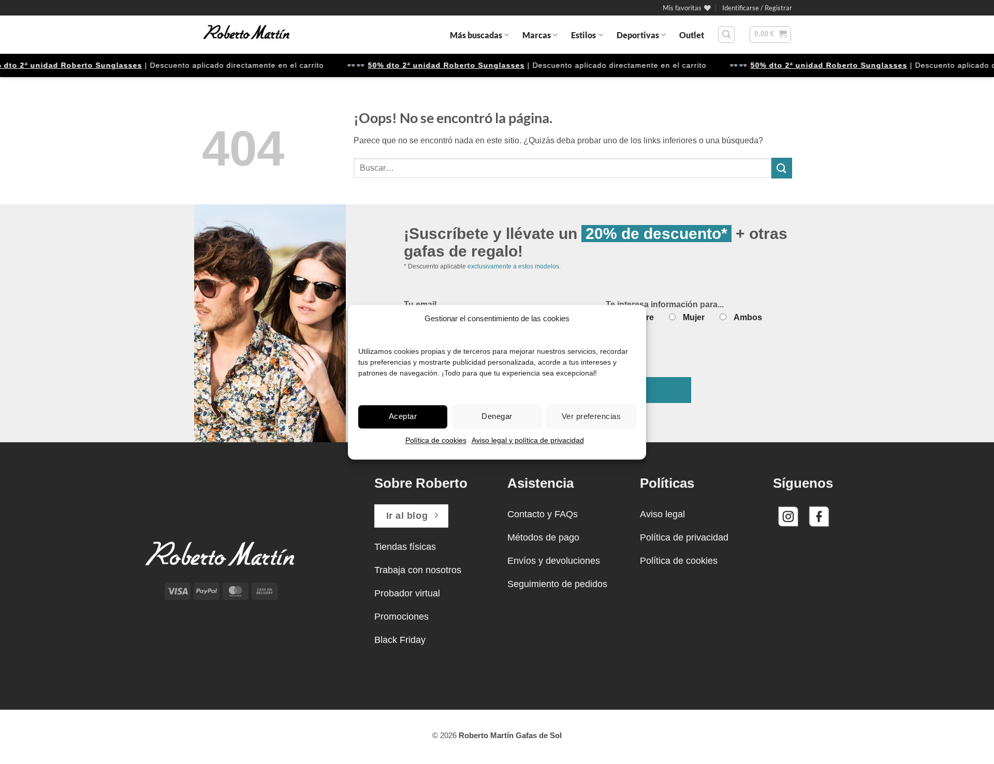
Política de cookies (435, 440)
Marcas (536, 35)
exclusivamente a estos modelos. (514, 266)
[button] (757, 8)
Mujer (694, 317)
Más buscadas (476, 35)
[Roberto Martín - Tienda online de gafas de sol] (246, 34)
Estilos (583, 35)
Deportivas (638, 35)
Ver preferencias (591, 416)
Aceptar (403, 416)
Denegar (496, 416)
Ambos (748, 317)
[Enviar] (781, 168)
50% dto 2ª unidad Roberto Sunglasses (434, 65)
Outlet (691, 35)
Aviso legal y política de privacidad (528, 440)
